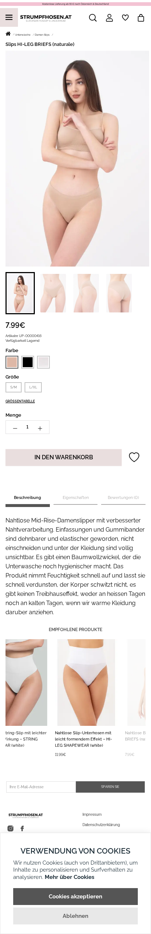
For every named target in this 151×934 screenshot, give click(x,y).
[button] (20, 293)
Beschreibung (27, 497)
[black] (27, 362)
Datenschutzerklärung (101, 825)
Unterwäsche (22, 34)
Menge (13, 415)
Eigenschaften (76, 497)
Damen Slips (42, 34)
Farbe (11, 350)
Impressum (92, 814)
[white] (43, 362)
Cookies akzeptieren (75, 896)
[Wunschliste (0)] (125, 17)
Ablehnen (75, 916)
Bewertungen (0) (123, 497)
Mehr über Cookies (69, 877)
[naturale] (11, 362)
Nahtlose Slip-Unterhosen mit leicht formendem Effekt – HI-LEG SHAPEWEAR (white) (37, 739)
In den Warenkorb (63, 457)
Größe (12, 377)
